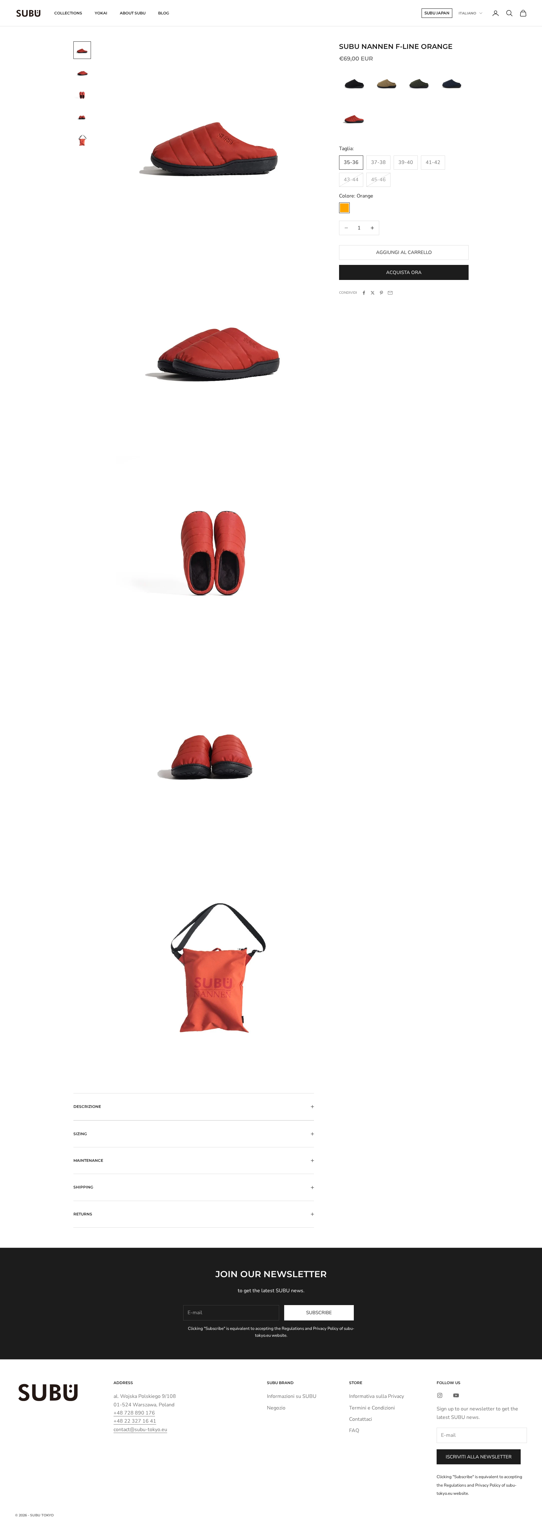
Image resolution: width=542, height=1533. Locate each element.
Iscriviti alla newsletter (479, 1457)
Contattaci (360, 1419)
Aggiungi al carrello (404, 252)
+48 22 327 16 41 (135, 1421)
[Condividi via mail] (390, 292)
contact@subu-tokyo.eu (140, 1429)
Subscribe (319, 1312)
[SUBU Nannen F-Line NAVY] (451, 83)
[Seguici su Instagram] (440, 1395)
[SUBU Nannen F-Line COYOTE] (386, 83)
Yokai (101, 13)
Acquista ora (404, 272)
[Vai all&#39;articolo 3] (82, 95)
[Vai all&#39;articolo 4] (82, 118)
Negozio (276, 1407)
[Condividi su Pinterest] (381, 292)
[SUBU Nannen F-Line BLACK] (354, 83)
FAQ (354, 1430)
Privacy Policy (325, 1328)
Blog (163, 13)
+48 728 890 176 (134, 1412)
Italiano (467, 13)
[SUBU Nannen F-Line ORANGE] (354, 118)
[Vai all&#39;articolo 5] (82, 140)
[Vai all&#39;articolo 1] (82, 50)
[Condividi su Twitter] (372, 292)
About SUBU (133, 13)
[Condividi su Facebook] (363, 292)
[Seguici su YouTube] (456, 1395)
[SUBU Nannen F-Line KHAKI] (419, 83)
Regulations (293, 1328)
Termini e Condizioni (372, 1407)
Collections (68, 13)
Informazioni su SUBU (291, 1396)
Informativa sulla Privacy (376, 1396)
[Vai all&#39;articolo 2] (82, 73)
